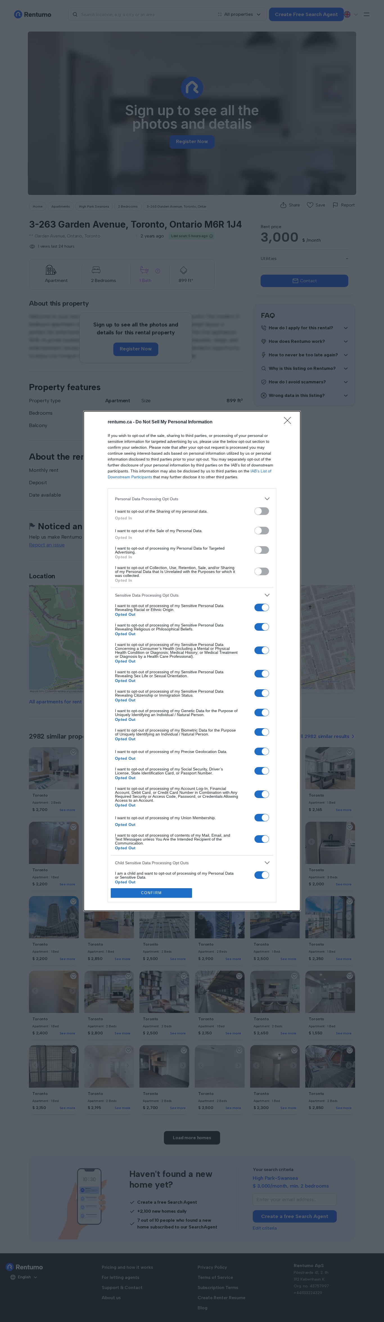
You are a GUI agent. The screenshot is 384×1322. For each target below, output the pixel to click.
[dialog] (192, 661)
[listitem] (192, 499)
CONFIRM (151, 893)
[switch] (261, 511)
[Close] (289, 422)
